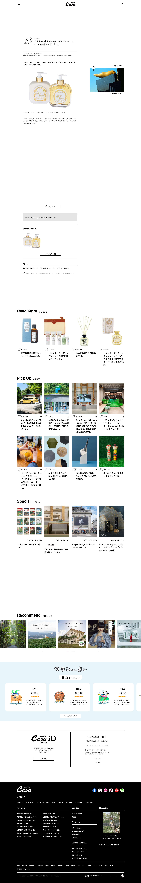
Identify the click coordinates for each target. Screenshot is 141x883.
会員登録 (43, 758)
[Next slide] (99, 651)
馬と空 (74, 817)
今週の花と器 (76, 834)
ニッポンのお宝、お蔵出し (51, 833)
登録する (97, 758)
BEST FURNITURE (77, 852)
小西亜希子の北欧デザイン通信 (26, 830)
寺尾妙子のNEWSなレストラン (26, 820)
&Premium (60, 865)
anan (18, 865)
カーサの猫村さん (77, 814)
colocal (73, 865)
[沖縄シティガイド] (72, 634)
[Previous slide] (42, 651)
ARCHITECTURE (42, 803)
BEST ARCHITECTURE (79, 848)
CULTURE (89, 803)
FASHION (29, 803)
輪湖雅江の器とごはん (49, 814)
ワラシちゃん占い (77, 838)
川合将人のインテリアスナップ (52, 823)
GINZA (47, 865)
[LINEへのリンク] (122, 790)
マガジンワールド (108, 865)
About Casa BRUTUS (109, 844)
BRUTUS (24, 865)
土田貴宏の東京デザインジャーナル (53, 817)
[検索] (122, 4)
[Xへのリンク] (100, 790)
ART (53, 803)
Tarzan (67, 865)
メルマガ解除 (97, 762)
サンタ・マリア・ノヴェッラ (60, 268)
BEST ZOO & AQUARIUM (79, 858)
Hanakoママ (81, 865)
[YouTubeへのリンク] (117, 790)
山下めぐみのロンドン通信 (25, 827)
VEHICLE (78, 803)
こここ (95, 865)
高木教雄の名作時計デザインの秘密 (27, 833)
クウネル (88, 865)
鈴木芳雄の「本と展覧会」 (51, 820)
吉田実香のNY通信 (22, 823)
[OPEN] (19, 4)
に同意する (96, 750)
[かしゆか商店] (101, 634)
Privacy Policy (27, 869)
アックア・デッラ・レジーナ (41, 268)
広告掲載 (19, 869)
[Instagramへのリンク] (105, 790)
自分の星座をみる (70, 716)
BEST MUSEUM (77, 855)
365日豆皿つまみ (77, 828)
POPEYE (31, 865)
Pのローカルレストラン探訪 (51, 830)
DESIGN (20, 803)
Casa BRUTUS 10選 (78, 831)
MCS (100, 865)
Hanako (53, 865)
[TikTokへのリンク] (111, 790)
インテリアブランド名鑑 (24, 836)
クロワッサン (39, 865)
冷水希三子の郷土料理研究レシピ (53, 836)
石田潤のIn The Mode (49, 827)
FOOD (60, 803)
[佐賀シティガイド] (42, 634)
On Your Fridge (27, 268)
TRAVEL (69, 803)
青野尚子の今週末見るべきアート (27, 817)
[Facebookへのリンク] (94, 790)
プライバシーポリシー (93, 750)
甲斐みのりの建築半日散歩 (25, 814)
